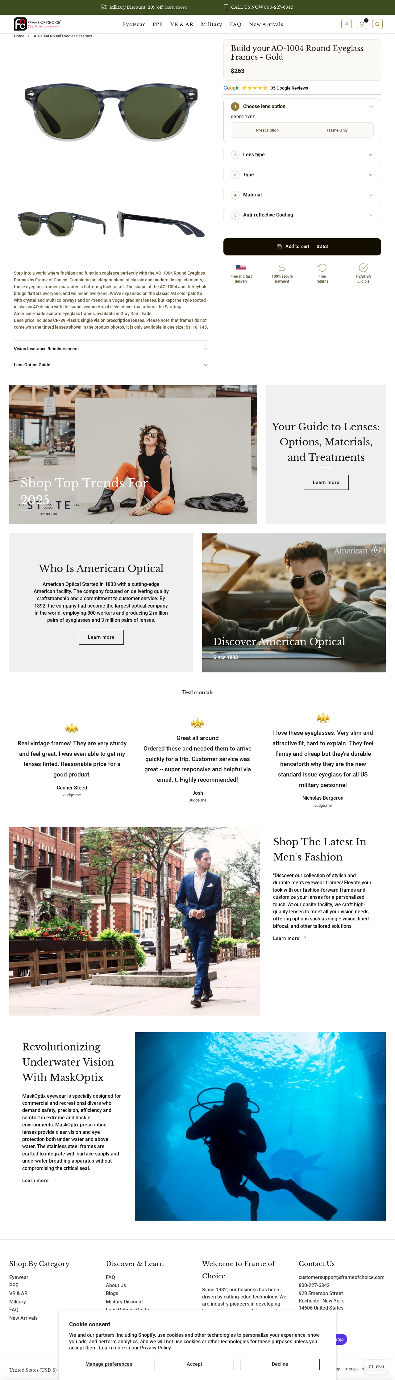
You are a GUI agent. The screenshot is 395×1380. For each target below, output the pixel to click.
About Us (116, 1285)
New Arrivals (266, 24)
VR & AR (181, 24)
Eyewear (133, 24)
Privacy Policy (155, 1348)
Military (211, 24)
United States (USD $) (33, 1370)
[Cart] (362, 24)
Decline (280, 1364)
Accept (194, 1364)
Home (19, 36)
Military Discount (124, 1302)
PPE (157, 24)
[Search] (377, 24)
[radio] (267, 130)
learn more (175, 7)
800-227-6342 (314, 1285)
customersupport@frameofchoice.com (342, 1277)
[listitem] (145, 7)
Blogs (112, 1293)
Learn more (326, 482)
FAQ (236, 24)
